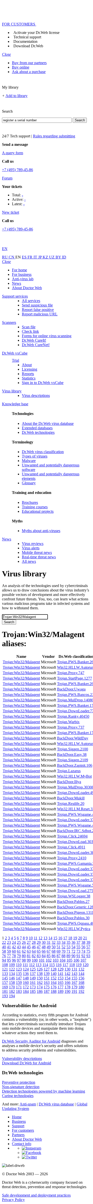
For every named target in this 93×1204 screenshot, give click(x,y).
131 (74, 969)
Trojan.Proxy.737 (70, 727)
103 (56, 960)
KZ (46, 257)
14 (50, 938)
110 (19, 965)
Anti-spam (28, 1104)
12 (40, 938)
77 (9, 956)
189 (60, 991)
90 (73, 956)
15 (55, 938)
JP (40, 257)
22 (4, 942)
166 (67, 982)
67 (49, 951)
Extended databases (37, 428)
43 (19, 947)
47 (39, 947)
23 (9, 942)
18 (70, 938)
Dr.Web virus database (56, 1104)
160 (26, 982)
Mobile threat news (37, 552)
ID (64, 257)
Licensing (29, 369)
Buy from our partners (29, 63)
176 (54, 987)
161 (33, 982)
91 (78, 956)
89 (68, 956)
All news (29, 561)
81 (29, 956)
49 (49, 947)
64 (34, 951)
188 (54, 991)
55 (78, 947)
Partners (18, 1135)
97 (19, 960)
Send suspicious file (37, 305)
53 (68, 947)
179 (74, 987)
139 (47, 974)
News (16, 283)
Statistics (28, 378)
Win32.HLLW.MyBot (74, 776)
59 (9, 951)
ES (25, 257)
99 (29, 960)
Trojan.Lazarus (69, 771)
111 (25, 965)
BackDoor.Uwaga (71, 689)
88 (63, 956)
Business (19, 1121)
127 (47, 969)
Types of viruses (34, 456)
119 (79, 965)
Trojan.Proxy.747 (70, 673)
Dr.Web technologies (38, 432)
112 (32, 965)
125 (33, 969)
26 (24, 942)
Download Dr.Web (28, 46)
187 (47, 991)
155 (74, 978)
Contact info (21, 1144)
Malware (29, 461)
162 (40, 982)
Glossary (29, 483)
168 (81, 982)
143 (74, 974)
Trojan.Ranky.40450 (73, 716)
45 (29, 947)
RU (5, 257)
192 (81, 991)
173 (33, 987)
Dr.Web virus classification (43, 452)
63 (29, 951)
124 (26, 969)
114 (45, 965)
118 (72, 965)
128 (54, 969)
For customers (23, 1130)
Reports (28, 374)
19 (75, 938)
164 (54, 982)
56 (83, 947)
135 (19, 974)
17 (65, 938)
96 (14, 960)
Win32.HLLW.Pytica (73, 929)
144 (81, 974)
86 (54, 956)
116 (59, 965)
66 (44, 951)
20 (80, 938)
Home (17, 1117)
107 (83, 960)
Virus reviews (32, 543)
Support (18, 1126)
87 (59, 956)
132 (81, 969)
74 (83, 951)
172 (26, 987)
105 (69, 960)
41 (9, 947)
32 (54, 942)
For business (21, 274)
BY (59, 257)
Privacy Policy (13, 1200)
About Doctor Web (27, 288)
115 (52, 965)
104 (62, 960)
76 (4, 956)
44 (24, 947)
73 (78, 951)
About (27, 365)
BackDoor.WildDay (72, 738)
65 (39, 951)
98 (24, 960)
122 (12, 969)
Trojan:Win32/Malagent (21, 662)
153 (60, 978)
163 (47, 982)
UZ (52, 257)
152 (54, 978)
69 (59, 951)
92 (83, 956)
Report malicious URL (40, 314)
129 (60, 969)
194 (12, 996)
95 (9, 960)
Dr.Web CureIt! (34, 340)
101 (42, 960)
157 (5, 982)
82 (34, 956)
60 (14, 951)
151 (47, 978)
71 (68, 951)
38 (83, 942)
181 (5, 991)
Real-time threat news (39, 557)
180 (81, 987)
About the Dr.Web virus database (48, 423)
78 (14, 956)
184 (26, 991)
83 (39, 956)
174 (40, 987)
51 (59, 947)
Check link (30, 331)
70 (63, 951)
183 (19, 991)
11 (35, 938)
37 (78, 942)
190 (67, 991)
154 (67, 978)
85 (49, 956)
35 (68, 942)
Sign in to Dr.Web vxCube (42, 383)
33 (59, 942)
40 (4, 947)
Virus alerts (30, 548)
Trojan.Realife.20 (70, 803)
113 (38, 965)
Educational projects (38, 511)
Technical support (27, 37)
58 (4, 951)
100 (35, 960)
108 (5, 965)
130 (67, 969)
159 (19, 982)
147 (19, 978)
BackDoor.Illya (69, 782)
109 (12, 965)
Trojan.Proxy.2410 (71, 858)
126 (40, 969)
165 (60, 982)
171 (19, 987)
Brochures (30, 502)
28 (34, 942)
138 (40, 974)
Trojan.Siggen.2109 (72, 760)
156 (81, 978)
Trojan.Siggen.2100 (72, 749)
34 (63, 942)
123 (19, 969)
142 (67, 974)
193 (5, 996)
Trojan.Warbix (68, 722)
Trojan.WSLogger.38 (73, 896)
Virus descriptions (36, 395)
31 (49, 942)
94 (4, 960)
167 (74, 982)
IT (35, 257)
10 (31, 938)
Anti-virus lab (22, 279)
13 (45, 938)
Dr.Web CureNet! (36, 345)
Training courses (35, 507)
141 (60, 974)
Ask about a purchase (29, 72)
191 (74, 991)
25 (19, 942)
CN (12, 257)
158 (12, 982)
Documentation (25, 41)
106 (76, 960)
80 (24, 956)
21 (85, 938)
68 (54, 951)
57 (88, 947)
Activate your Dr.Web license (36, 32)
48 (44, 947)
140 (54, 974)
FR (30, 257)
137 (33, 974)
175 (47, 987)
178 (67, 987)
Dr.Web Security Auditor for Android (31, 1041)
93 (88, 956)
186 (40, 991)
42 (14, 947)
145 (5, 978)
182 (12, 991)
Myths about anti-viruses (41, 531)
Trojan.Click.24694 (72, 836)
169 (5, 987)
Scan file (28, 327)
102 (49, 960)
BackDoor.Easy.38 (72, 754)
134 (12, 974)
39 (88, 942)
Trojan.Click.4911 (71, 847)
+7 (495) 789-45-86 (17, 170)
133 (5, 974)
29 (39, 942)
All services (31, 301)
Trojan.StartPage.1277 (74, 678)
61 (19, 951)
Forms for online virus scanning (46, 336)
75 (88, 951)
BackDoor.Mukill (71, 798)
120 (86, 965)
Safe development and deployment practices (36, 1195)
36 (73, 942)
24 (14, 942)
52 (63, 947)
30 (44, 942)
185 (33, 991)
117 (65, 965)
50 (54, 947)
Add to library (16, 96)
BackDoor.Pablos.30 (73, 918)
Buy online (20, 67)
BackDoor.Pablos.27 (73, 901)
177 (60, 987)
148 (26, 978)
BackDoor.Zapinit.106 (74, 765)
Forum (7, 178)
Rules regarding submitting (54, 136)
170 (12, 987)
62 (24, 951)
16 (60, 938)
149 (33, 978)
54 (73, 947)
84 (44, 956)
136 (26, 974)
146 (12, 978)
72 (73, 951)
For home (19, 270)
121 (5, 969)
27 (29, 942)
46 (34, 947)
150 (40, 978)
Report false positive (38, 309)
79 (19, 956)
